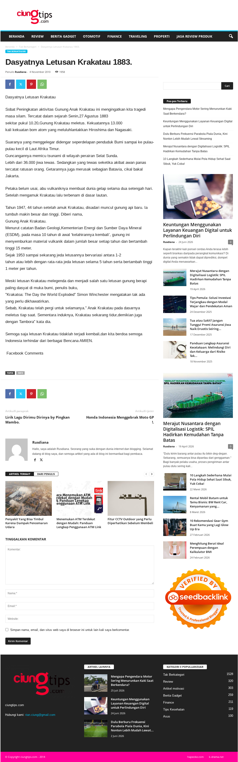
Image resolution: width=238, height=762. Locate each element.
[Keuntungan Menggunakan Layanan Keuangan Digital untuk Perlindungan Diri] (198, 196)
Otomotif (91, 36)
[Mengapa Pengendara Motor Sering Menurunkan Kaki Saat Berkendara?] (95, 683)
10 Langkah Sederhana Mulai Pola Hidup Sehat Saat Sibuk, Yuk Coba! (196, 161)
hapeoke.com (195, 757)
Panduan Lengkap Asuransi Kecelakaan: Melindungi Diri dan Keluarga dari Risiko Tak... (210, 349)
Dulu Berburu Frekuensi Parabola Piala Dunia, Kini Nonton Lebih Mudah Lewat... (132, 726)
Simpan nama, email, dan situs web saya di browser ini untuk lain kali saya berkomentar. (70, 630)
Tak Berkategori (27, 46)
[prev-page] (146, 474)
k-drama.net (216, 757)
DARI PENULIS (46, 474)
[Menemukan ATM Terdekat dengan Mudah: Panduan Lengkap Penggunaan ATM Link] (79, 498)
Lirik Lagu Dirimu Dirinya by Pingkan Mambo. (37, 419)
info (20, 373)
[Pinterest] (31, 84)
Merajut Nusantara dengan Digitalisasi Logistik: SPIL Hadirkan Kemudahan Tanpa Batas (196, 149)
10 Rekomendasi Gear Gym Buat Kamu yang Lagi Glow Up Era (209, 525)
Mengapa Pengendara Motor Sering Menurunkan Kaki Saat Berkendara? (197, 111)
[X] (20, 84)
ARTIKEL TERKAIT (19, 474)
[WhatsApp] (42, 84)
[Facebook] (10, 84)
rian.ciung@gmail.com (40, 715)
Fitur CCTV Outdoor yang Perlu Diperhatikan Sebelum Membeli (130, 521)
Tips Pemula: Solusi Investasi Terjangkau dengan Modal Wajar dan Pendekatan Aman (211, 302)
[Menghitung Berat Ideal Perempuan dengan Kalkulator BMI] (174, 550)
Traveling (138, 36)
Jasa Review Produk (194, 36)
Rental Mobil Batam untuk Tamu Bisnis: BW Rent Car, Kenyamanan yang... (209, 502)
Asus (166, 716)
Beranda (16, 36)
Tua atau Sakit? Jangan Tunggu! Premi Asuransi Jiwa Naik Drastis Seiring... (210, 324)
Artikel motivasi (173, 688)
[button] (231, 36)
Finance (114, 36)
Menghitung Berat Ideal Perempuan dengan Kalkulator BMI (207, 547)
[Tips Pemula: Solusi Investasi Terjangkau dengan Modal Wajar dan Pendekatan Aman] (174, 304)
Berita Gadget (63, 36)
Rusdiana (20, 72)
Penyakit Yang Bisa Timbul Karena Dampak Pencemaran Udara (26, 523)
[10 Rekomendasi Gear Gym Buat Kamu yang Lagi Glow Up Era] (174, 527)
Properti (162, 36)
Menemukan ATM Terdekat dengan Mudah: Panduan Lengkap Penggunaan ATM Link (78, 523)
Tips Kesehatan (173, 709)
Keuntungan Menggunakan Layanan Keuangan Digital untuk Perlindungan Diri (197, 124)
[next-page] (151, 474)
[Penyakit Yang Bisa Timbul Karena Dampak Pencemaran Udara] (28, 498)
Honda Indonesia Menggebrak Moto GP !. (120, 419)
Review (37, 36)
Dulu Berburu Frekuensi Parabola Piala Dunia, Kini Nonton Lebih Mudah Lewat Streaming (195, 136)
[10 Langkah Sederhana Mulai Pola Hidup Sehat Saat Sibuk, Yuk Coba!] (174, 482)
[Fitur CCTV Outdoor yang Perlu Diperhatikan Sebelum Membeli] (131, 498)
